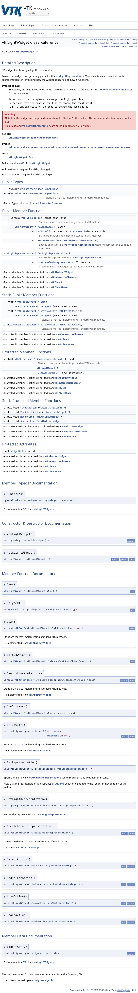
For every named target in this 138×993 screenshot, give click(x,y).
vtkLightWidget (24, 227)
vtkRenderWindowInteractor (115, 89)
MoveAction (27, 416)
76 (24, 962)
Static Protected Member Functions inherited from (44, 426)
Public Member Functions (96, 39)
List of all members (129, 47)
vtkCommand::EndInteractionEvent (29, 147)
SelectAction (28, 407)
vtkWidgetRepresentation (79, 244)
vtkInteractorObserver (29, 193)
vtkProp (59, 783)
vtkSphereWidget (47, 137)
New (43, 302)
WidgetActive (19, 451)
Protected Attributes (110, 47)
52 (24, 509)
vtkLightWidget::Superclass (56, 500)
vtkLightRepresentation (70, 76)
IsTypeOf (46, 306)
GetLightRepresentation (52, 253)
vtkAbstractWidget (31, 189)
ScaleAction (27, 421)
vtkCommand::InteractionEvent (69, 147)
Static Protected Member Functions (121, 43)
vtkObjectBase (59, 287)
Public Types (77, 39)
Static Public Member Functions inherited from (44, 334)
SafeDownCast (49, 311)
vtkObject (56, 282)
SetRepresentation (49, 240)
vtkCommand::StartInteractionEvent (109, 147)
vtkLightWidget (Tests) (22, 157)
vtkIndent (76, 231)
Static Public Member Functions (122, 39)
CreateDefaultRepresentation (56, 262)
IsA (40, 218)
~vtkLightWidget (47, 372)
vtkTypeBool (28, 218)
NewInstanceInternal (49, 359)
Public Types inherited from (33, 203)
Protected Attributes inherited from (35, 456)
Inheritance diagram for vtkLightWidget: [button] (26, 169)
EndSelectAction (30, 412)
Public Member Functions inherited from (38, 272)
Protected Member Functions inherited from (40, 377)
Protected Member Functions (91, 43)
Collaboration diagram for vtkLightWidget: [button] (27, 174)
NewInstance (45, 227)
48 (22, 163)
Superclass (51, 189)
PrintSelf (44, 231)
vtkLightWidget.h (26, 51)
